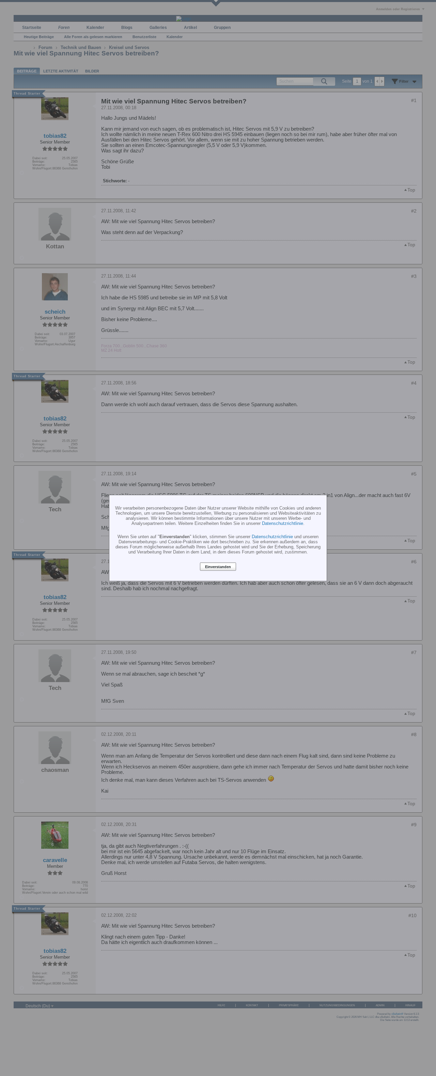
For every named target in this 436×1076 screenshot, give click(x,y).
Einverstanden (218, 567)
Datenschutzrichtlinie (282, 523)
